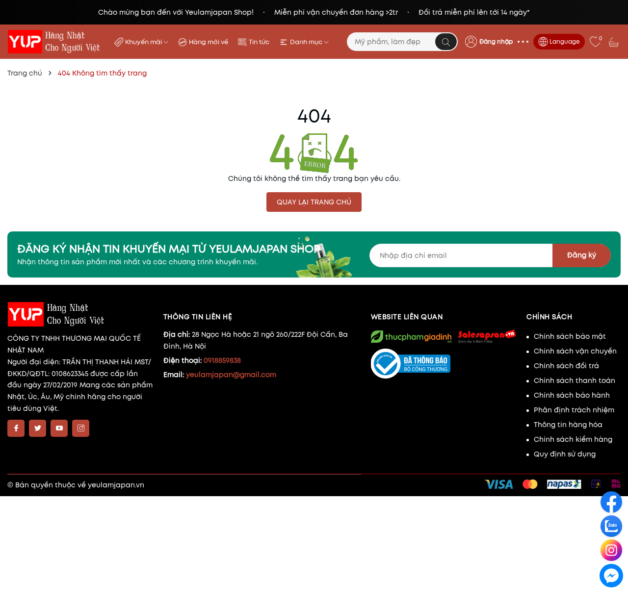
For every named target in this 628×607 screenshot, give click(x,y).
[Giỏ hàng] (615, 42)
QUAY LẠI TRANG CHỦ (314, 202)
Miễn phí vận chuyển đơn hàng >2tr (336, 12)
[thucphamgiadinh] (411, 336)
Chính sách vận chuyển (575, 351)
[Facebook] (16, 428)
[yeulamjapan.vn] (54, 41)
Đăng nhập (496, 41)
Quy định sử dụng (565, 454)
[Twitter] (37, 428)
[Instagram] (80, 428)
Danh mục (307, 42)
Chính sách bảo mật (570, 336)
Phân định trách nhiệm (574, 410)
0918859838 (222, 360)
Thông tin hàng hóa (568, 425)
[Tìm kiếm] (446, 41)
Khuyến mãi (144, 42)
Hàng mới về (208, 42)
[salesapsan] (486, 336)
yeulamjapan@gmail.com (231, 374)
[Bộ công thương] (444, 364)
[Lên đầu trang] (612, 598)
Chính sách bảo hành (572, 395)
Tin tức (259, 42)
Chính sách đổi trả (566, 366)
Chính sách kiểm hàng (573, 439)
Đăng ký (581, 255)
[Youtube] (59, 428)
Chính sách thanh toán (574, 380)
